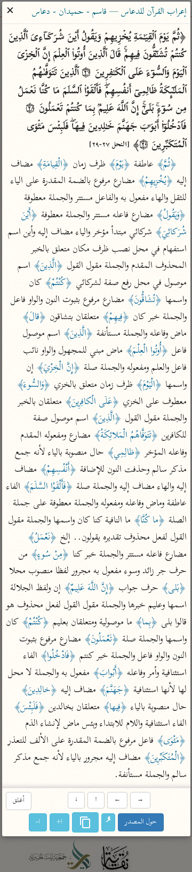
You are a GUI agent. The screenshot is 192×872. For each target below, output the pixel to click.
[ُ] (108, 822)
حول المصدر (141, 822)
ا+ (59, 822)
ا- (38, 822)
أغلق (18, 801)
